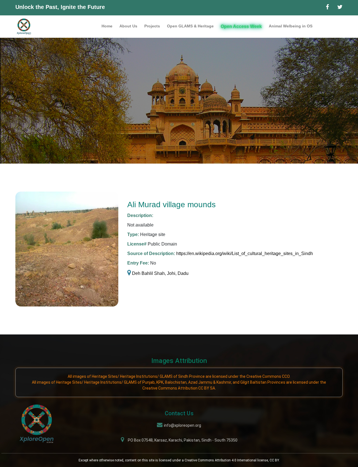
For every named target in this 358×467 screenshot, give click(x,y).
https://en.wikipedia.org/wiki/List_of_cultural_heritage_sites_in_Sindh (244, 253)
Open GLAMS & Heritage (190, 26)
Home (107, 26)
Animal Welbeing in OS (290, 26)
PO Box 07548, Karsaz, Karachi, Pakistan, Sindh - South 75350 (182, 440)
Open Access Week (241, 26)
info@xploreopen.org (182, 425)
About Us (128, 26)
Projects (152, 26)
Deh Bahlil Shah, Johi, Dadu (160, 273)
